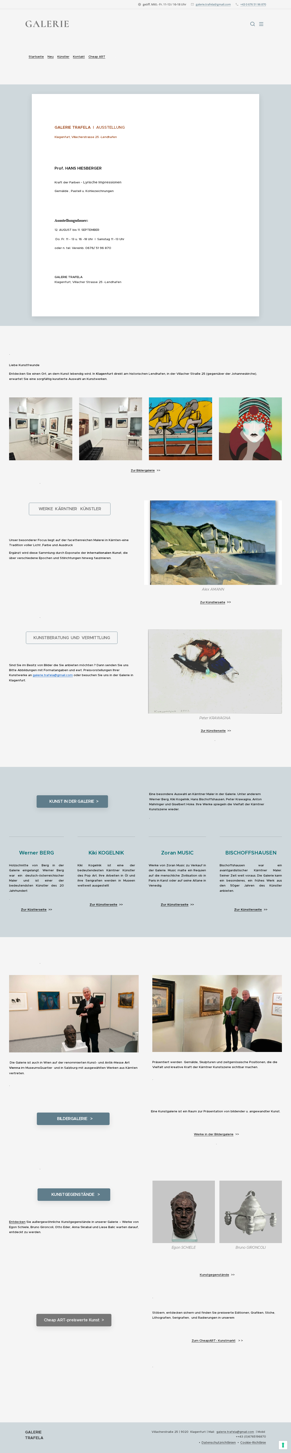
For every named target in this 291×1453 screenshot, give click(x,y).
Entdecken (17, 1222)
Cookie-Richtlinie (253, 1443)
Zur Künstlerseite (103, 904)
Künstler (63, 57)
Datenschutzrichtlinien (219, 1443)
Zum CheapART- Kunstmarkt (214, 1340)
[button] (252, 24)
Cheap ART (96, 57)
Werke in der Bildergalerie (213, 1134)
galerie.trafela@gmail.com (213, 4)
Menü (262, 23)
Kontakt (79, 57)
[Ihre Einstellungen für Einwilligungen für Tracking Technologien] (283, 1445)
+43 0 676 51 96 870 (253, 4)
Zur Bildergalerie (143, 470)
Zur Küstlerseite (34, 909)
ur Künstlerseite (213, 602)
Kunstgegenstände (214, 1275)
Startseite (36, 57)
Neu (51, 57)
